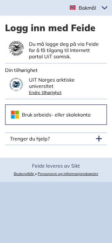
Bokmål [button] (87, 8)
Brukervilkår (24, 173)
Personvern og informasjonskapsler (68, 173)
